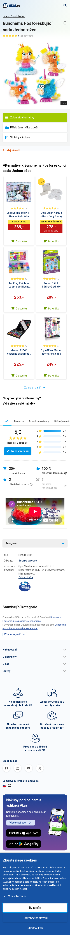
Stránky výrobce (20, 137)
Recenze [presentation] (19, 421)
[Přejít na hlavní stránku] (11, 5)
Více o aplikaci (17, 822)
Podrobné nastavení (35, 918)
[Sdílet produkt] (64, 22)
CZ (9, 785)
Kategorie (11, 543)
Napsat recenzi (20, 451)
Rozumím (35, 907)
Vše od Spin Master (14, 16)
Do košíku (21, 241)
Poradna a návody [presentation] (39, 421)
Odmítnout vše (35, 928)
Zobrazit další (32, 387)
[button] (35, 649)
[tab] (7, 421)
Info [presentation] (7, 421)
